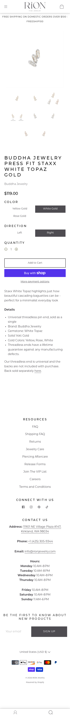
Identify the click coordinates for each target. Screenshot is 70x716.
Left (19, 233)
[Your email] (17, 631)
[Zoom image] (35, 59)
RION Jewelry (38, 678)
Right (50, 233)
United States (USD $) (34, 652)
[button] (12, 59)
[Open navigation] (8, 6)
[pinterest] (39, 507)
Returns (35, 441)
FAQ (35, 426)
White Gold (50, 208)
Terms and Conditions (35, 487)
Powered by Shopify (35, 682)
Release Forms (35, 464)
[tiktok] (47, 507)
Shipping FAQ (35, 434)
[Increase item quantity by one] (16, 250)
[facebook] (23, 507)
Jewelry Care (35, 449)
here (37, 371)
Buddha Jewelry (16, 184)
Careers (35, 479)
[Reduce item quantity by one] (6, 250)
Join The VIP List (35, 471)
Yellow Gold (19, 208)
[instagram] (31, 507)
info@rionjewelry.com (40, 551)
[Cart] (62, 6)
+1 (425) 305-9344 (40, 541)
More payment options (35, 281)
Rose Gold (19, 216)
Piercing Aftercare (35, 456)
